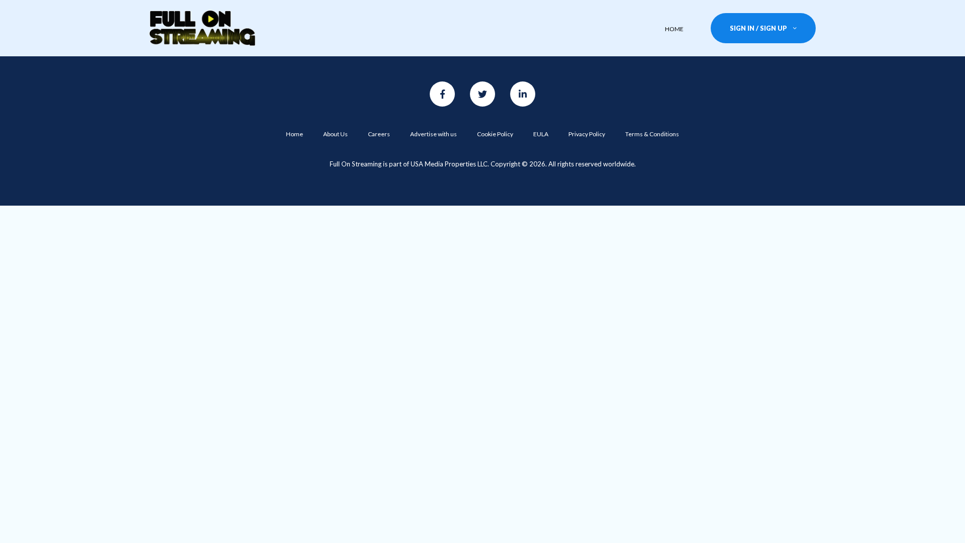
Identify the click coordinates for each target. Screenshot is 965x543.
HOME (674, 29)
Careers (379, 134)
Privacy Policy (586, 134)
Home (294, 134)
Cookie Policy (495, 134)
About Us (335, 134)
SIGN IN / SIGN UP (758, 28)
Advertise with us (433, 134)
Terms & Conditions (652, 134)
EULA (540, 134)
